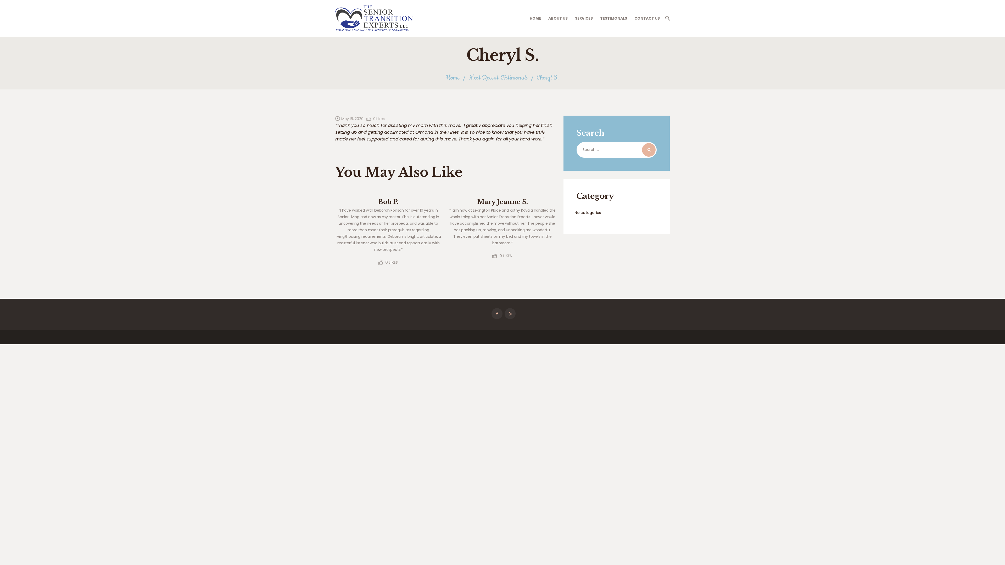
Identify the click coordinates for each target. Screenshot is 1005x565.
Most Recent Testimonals (498, 77)
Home (453, 77)
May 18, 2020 (352, 118)
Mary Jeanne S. (502, 202)
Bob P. (388, 202)
